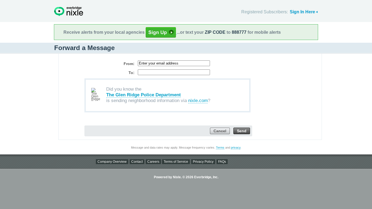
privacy (235, 147)
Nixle (68, 11)
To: (132, 72)
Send (241, 131)
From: (129, 64)
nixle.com (198, 100)
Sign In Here (302, 12)
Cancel (220, 131)
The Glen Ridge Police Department (143, 94)
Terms (220, 147)
